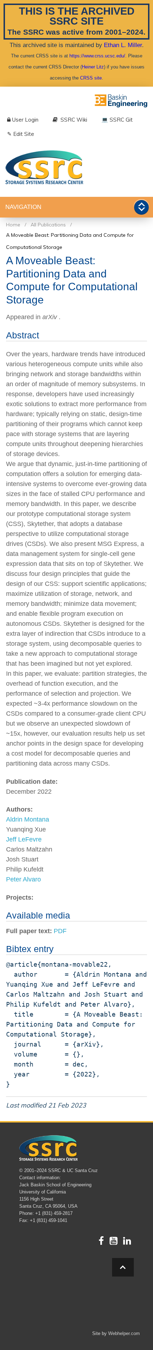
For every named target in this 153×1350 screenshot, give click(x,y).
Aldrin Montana (27, 819)
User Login (25, 119)
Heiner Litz (93, 67)
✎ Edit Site (20, 134)
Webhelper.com (124, 1333)
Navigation (23, 207)
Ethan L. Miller (123, 44)
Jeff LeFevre (24, 839)
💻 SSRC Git (117, 119)
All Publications (48, 224)
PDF (60, 931)
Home (13, 224)
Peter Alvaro (23, 879)
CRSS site (91, 78)
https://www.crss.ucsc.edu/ (97, 55)
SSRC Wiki (73, 119)
